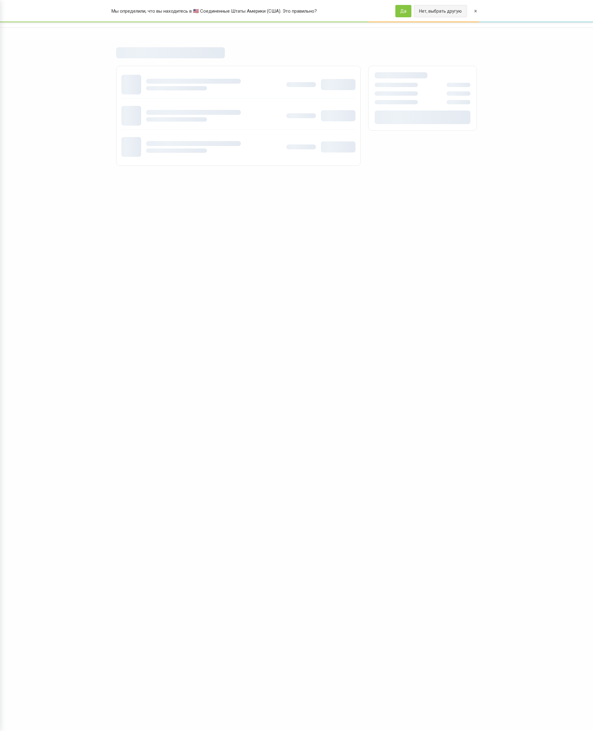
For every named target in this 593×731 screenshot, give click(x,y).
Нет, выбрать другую (440, 11)
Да (403, 11)
